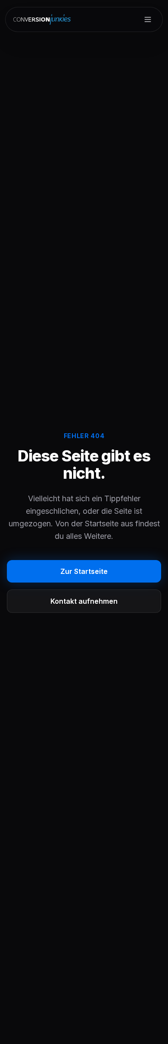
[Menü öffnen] (147, 19)
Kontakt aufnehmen (84, 601)
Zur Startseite (84, 571)
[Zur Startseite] (43, 19)
